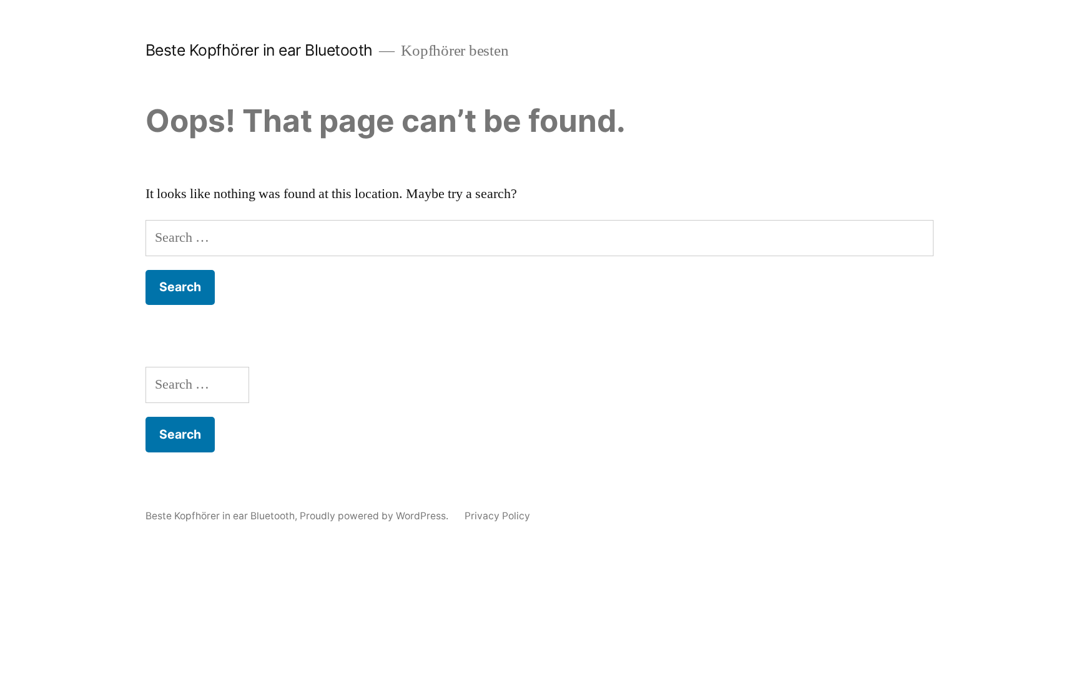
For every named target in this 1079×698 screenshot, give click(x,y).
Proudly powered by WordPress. (375, 516)
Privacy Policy (497, 516)
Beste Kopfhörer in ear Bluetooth (259, 50)
